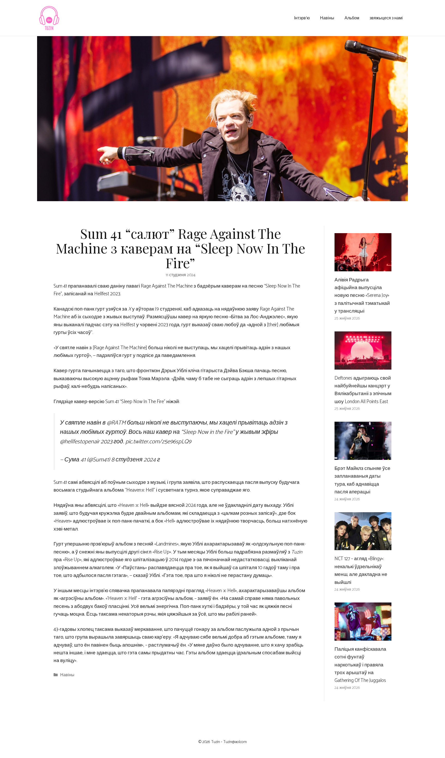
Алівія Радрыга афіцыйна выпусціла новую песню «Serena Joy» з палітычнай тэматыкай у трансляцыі (362, 295)
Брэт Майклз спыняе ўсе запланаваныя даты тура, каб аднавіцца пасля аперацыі (362, 480)
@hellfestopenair (79, 441)
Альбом (352, 17)
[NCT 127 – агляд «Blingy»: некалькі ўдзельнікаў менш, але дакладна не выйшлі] (363, 546)
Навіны (327, 17)
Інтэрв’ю (302, 17)
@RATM (116, 423)
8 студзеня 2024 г (135, 459)
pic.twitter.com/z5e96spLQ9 (158, 441)
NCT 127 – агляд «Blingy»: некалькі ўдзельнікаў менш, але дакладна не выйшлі (361, 570)
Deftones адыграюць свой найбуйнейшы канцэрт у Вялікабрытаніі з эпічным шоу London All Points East (363, 390)
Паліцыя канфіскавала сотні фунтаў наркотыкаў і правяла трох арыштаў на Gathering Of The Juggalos (360, 665)
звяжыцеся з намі (386, 17)
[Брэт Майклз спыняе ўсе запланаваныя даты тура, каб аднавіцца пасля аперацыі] (363, 456)
